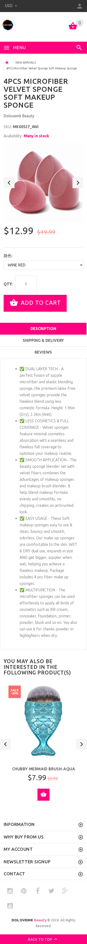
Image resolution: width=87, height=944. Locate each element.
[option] (43, 182)
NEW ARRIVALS (25, 62)
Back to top (40, 939)
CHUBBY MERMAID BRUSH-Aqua (43, 769)
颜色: (8, 255)
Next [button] (77, 182)
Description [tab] (43, 328)
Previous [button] (9, 182)
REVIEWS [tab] (43, 352)
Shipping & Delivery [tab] (43, 340)
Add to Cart (40, 303)
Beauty (29, 920)
